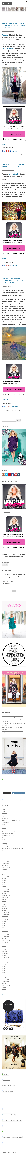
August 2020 (5, 869)
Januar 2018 (4, 910)
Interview (4, 826)
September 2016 (6, 940)
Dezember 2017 (5, 912)
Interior (3, 824)
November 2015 (5, 959)
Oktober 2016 (5, 938)
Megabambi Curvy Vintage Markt (9, 831)
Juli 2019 (4, 880)
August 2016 (5, 942)
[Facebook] (3, 151)
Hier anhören (7, 512)
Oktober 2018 (5, 893)
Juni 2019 (4, 882)
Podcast (5, 35)
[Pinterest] (6, 151)
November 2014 (5, 981)
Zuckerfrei (4, 850)
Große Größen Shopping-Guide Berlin (11, 820)
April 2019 (4, 886)
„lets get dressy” (8, 49)
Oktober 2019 (5, 878)
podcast (4, 841)
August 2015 (5, 964)
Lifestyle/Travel (5, 830)
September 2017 (6, 918)
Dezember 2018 (5, 889)
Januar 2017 (4, 933)
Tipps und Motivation (7, 846)
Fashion (4, 816)
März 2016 (4, 951)
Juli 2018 (4, 899)
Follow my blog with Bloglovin (8, 1085)
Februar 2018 (5, 908)
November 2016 (5, 936)
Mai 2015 (4, 970)
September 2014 (6, 985)
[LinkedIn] (10, 151)
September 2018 (6, 895)
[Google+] (8, 151)
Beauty (3, 809)
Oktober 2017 (5, 916)
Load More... (7, 793)
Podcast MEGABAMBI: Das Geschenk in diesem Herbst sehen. (13, 165)
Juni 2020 (4, 873)
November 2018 (5, 891)
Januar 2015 (4, 977)
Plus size (4, 839)
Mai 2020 (4, 874)
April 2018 (4, 904)
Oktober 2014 (5, 983)
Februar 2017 (5, 931)
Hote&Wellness (5, 822)
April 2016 (4, 949)
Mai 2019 (4, 884)
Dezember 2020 (5, 861)
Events (3, 815)
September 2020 (6, 867)
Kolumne (4, 828)
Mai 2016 (4, 948)
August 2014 (5, 987)
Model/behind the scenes (8, 833)
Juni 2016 (4, 946)
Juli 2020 (4, 871)
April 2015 (4, 972)
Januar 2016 (4, 955)
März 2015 (4, 974)
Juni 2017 (4, 923)
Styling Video (5, 845)
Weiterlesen (5, 144)
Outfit (3, 837)
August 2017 (5, 919)
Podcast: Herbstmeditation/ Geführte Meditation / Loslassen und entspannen (13, 280)
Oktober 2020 (5, 865)
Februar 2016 (5, 953)
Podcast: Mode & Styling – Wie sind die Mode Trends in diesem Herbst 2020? (13, 25)
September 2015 (6, 963)
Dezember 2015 (5, 957)
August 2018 (5, 897)
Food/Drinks (5, 818)
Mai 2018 (4, 903)
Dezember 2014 (5, 979)
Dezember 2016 (5, 934)
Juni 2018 (4, 901)
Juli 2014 (4, 989)
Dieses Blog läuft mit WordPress (9, 1152)
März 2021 (4, 860)
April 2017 (4, 927)
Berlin (3, 811)
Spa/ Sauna (4, 843)
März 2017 (4, 929)
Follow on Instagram (19, 793)
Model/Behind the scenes (8, 835)
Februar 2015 (5, 976)
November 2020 (5, 863)
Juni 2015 (4, 968)
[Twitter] (5, 151)
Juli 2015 (4, 966)
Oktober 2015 (5, 961)
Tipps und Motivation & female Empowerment (12, 848)
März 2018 (4, 906)
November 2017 (5, 914)
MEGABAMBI (14, 174)
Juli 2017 (4, 921)
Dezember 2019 (5, 876)
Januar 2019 (4, 888)
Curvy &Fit (4, 813)
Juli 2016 (4, 944)
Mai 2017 (4, 925)
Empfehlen (15, 151)
